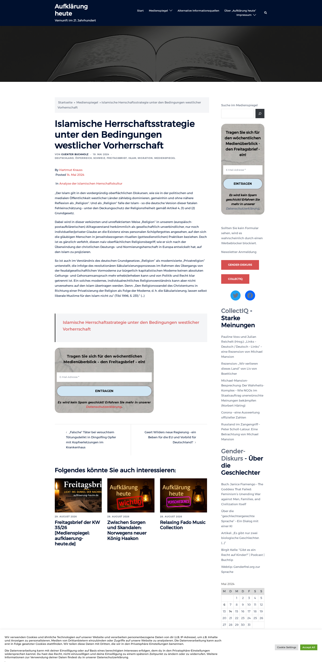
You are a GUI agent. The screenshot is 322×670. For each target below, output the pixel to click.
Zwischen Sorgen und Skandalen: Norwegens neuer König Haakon (126, 530)
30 (243, 625)
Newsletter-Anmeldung (238, 252)
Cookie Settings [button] (286, 647)
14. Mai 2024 (75, 175)
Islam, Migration (140, 158)
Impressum (244, 15)
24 (249, 618)
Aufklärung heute (71, 10)
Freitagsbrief (117, 158)
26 (261, 618)
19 (261, 611)
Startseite (65, 102)
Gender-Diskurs (240, 264)
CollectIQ (235, 279)
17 (249, 611)
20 (224, 618)
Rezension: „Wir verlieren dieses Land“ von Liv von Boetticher (239, 368)
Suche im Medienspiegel (239, 105)
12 (261, 604)
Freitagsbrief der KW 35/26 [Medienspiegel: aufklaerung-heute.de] (77, 533)
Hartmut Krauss (71, 170)
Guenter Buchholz (75, 154)
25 (255, 618)
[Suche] (259, 113)
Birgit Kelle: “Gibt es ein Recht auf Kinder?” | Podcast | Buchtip (242, 555)
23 (242, 618)
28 (230, 625)
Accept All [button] (308, 647)
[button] (265, 12)
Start (140, 10)
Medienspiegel (158, 10)
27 (224, 625)
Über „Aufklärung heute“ (240, 10)
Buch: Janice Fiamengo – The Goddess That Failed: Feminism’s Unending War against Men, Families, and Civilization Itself (242, 494)
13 (224, 611)
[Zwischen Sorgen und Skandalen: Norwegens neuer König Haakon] (130, 495)
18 (255, 611)
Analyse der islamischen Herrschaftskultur (90, 183)
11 (255, 604)
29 (237, 625)
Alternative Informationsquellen (198, 10)
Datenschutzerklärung (104, 407)
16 (242, 611)
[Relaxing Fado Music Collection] (183, 495)
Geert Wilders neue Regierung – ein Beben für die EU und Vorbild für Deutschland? (170, 437)
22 (236, 618)
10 (249, 604)
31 (249, 625)
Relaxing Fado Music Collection (183, 525)
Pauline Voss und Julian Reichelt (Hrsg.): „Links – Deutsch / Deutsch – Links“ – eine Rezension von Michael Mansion (242, 347)
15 (236, 611)
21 (230, 618)
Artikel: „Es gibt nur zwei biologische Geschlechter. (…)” (240, 538)
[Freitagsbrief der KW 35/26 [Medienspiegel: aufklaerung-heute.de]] (78, 495)
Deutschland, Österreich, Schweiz (80, 158)
